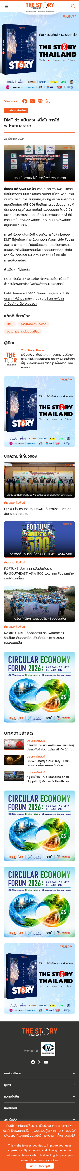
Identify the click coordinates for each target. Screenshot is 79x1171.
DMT (10, 324)
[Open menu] (6, 6)
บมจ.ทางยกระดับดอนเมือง (23, 331)
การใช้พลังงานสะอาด (33, 324)
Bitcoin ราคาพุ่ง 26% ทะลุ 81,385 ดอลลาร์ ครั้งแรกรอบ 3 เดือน (48, 763)
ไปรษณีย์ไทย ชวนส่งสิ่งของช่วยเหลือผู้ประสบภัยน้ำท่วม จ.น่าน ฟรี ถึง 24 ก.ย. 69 (50, 749)
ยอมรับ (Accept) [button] (40, 1166)
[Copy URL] (47, 101)
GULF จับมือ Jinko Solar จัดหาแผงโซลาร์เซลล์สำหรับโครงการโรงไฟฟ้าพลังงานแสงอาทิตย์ (36, 281)
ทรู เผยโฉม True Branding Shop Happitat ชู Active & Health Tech (49, 779)
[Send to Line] (40, 101)
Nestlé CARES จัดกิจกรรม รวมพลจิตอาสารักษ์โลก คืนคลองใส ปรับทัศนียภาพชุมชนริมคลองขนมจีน (34, 638)
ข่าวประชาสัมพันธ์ (16, 110)
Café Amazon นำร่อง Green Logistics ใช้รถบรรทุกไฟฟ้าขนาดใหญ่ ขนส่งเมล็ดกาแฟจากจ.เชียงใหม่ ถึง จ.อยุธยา (36, 298)
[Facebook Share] (24, 101)
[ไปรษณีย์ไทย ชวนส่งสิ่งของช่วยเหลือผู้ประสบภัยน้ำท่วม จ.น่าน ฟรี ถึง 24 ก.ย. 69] (14, 745)
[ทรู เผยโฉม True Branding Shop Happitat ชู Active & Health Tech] (14, 777)
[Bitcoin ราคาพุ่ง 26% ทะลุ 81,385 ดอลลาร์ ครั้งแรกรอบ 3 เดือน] (14, 761)
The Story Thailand (34, 350)
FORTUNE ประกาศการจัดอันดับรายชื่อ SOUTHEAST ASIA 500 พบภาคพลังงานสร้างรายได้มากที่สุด (39, 573)
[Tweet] (32, 101)
